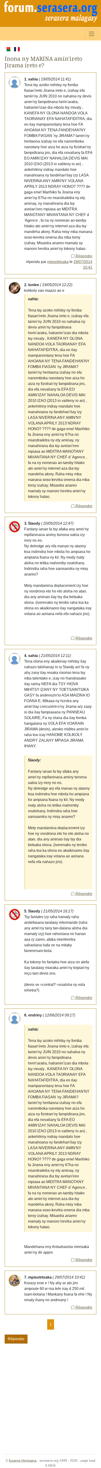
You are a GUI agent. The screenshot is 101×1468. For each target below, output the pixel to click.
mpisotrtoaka (58, 262)
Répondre (83, 256)
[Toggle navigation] (91, 34)
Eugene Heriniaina (22, 1460)
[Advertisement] (50, 1396)
